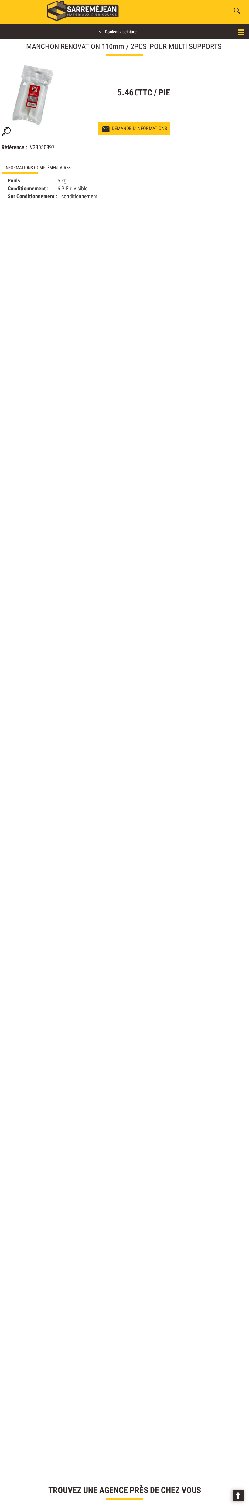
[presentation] (63, 168)
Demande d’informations (139, 128)
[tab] (63, 168)
